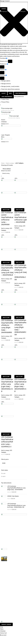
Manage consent (6, 624)
